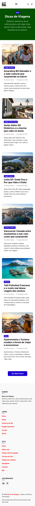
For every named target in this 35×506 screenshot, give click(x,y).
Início (4, 446)
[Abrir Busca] (28, 4)
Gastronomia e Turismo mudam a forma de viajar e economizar (17, 342)
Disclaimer (6, 463)
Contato (5, 467)
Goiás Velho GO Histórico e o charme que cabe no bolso (15, 128)
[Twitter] (7, 483)
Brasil (4, 420)
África (4, 433)
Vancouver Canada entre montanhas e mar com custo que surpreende (17, 234)
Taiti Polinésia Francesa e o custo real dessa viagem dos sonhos (17, 288)
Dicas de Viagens (13, 494)
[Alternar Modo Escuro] (31, 4)
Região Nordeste (8, 427)
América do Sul (7, 423)
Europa (4, 430)
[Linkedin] (3, 483)
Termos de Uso (7, 456)
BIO (3, 470)
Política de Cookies (9, 460)
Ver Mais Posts (18, 374)
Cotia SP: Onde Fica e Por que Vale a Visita (15, 181)
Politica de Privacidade (10, 453)
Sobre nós (5, 449)
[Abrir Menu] (16, 4)
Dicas (4, 416)
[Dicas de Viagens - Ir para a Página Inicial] (4, 4)
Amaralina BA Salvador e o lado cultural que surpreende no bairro (17, 74)
